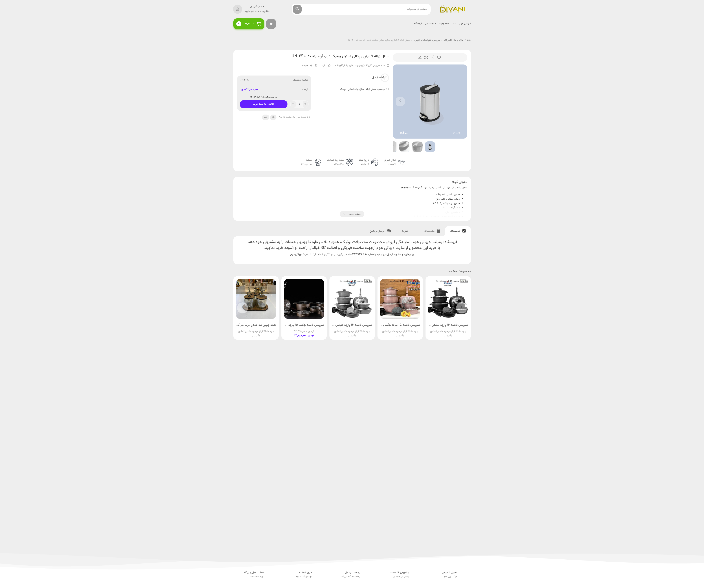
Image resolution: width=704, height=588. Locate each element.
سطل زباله (371, 89)
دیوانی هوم (465, 24)
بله (273, 117)
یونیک (343, 89)
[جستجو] (297, 9)
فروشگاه (418, 24)
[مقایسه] (444, 330)
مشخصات (429, 231)
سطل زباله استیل (356, 89)
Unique (304, 65)
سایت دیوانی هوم (390, 248)
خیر (265, 117)
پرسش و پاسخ (377, 231)
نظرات (405, 231)
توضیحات (455, 231)
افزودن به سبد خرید (263, 103)
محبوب (439, 57)
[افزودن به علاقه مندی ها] (437, 330)
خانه (469, 40)
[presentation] (400, 101)
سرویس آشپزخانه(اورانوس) (426, 40)
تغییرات (419, 57)
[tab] (458, 231)
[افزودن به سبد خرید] (314, 330)
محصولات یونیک (354, 242)
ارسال (432, 57)
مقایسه (426, 57)
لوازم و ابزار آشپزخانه (453, 40)
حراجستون (430, 24)
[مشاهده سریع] (451, 330)
